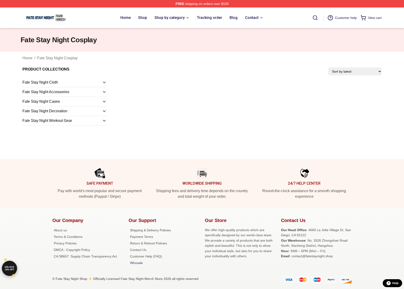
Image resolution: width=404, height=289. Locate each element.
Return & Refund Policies (148, 243)
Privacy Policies (65, 243)
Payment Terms (141, 237)
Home (27, 58)
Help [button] (395, 283)
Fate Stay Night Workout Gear (47, 121)
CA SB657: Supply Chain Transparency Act (85, 256)
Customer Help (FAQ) (146, 256)
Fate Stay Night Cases (41, 101)
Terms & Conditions (68, 237)
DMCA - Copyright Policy (72, 250)
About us (60, 230)
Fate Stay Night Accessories (45, 92)
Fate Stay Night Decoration (44, 111)
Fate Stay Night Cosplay (57, 58)
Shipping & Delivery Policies (150, 230)
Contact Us (138, 250)
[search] (315, 17)
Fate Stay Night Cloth (40, 82)
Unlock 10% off (9, 268)
